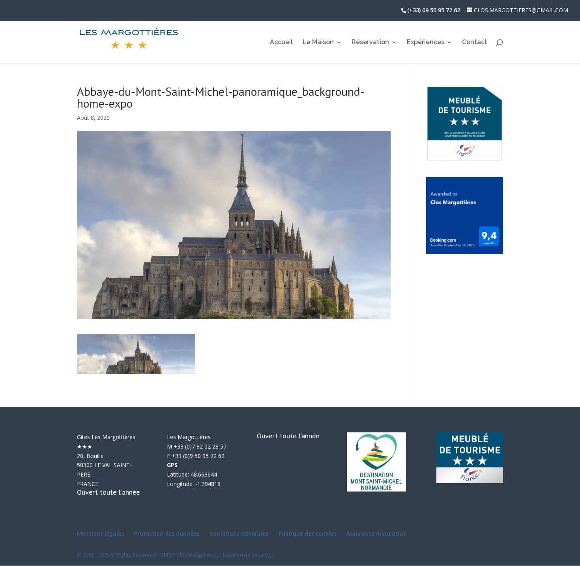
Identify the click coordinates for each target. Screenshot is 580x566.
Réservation (370, 42)
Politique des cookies (307, 533)
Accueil (281, 42)
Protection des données (166, 533)
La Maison (318, 42)
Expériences (425, 42)
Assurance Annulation (376, 533)
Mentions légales (100, 533)
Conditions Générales (239, 533)
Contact (474, 42)
